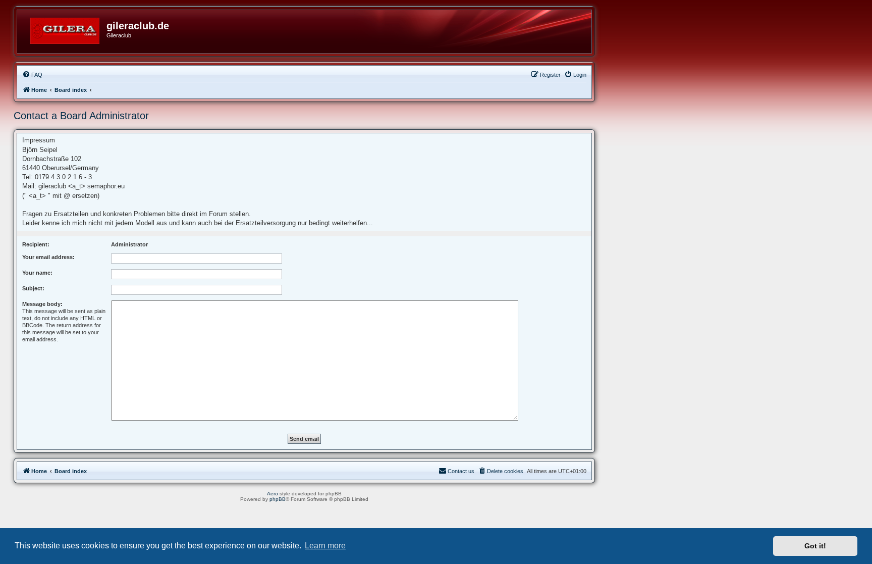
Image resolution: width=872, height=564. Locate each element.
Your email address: (48, 257)
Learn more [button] (325, 545)
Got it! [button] (815, 546)
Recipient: (35, 244)
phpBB (277, 499)
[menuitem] (32, 75)
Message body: (42, 304)
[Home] (65, 29)
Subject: (33, 288)
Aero (272, 493)
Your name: (37, 273)
